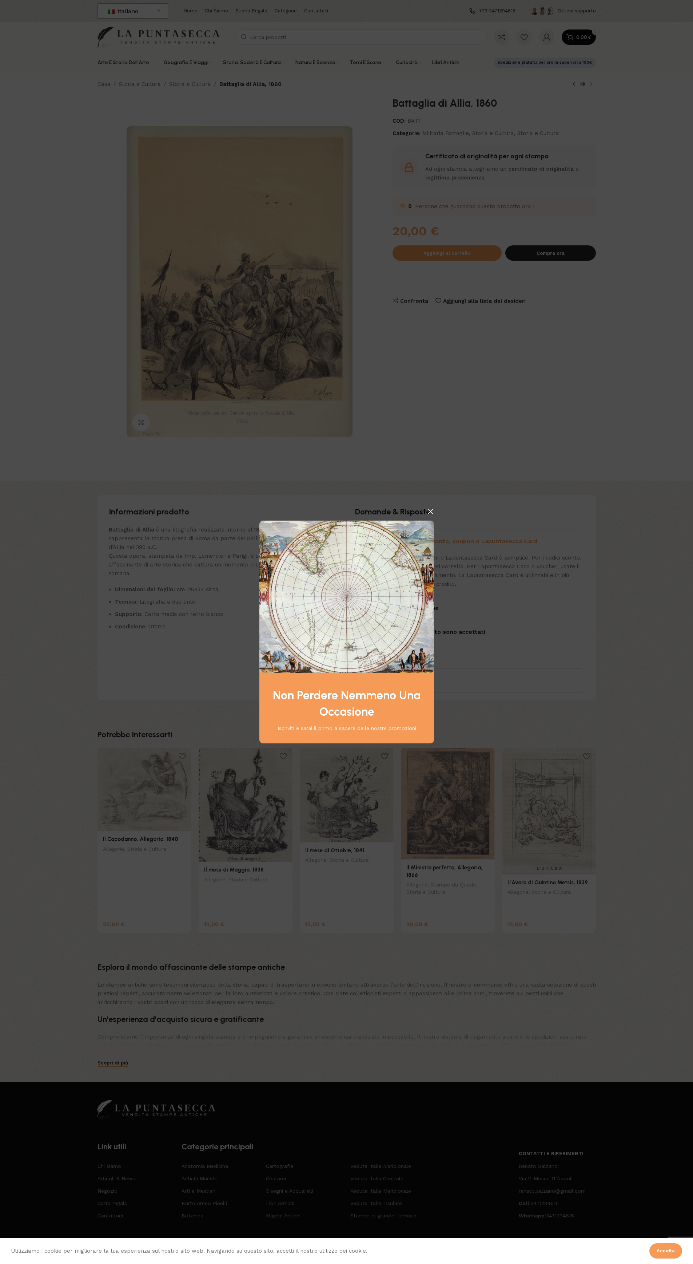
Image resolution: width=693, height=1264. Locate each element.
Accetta (666, 1250)
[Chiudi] (430, 511)
